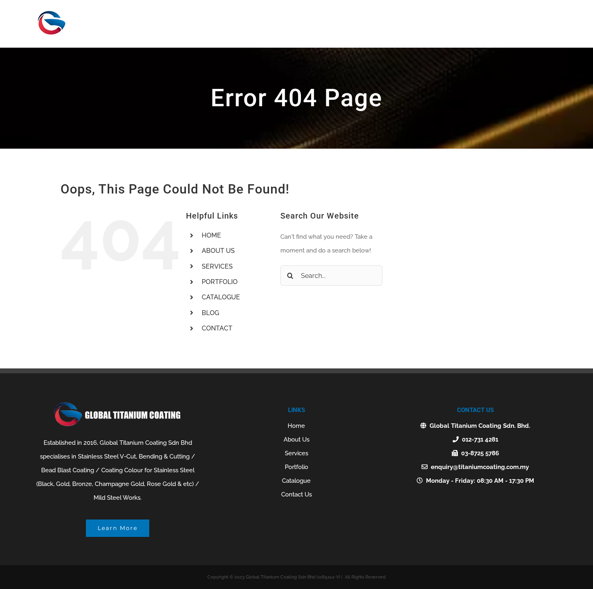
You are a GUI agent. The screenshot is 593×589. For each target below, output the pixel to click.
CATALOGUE (221, 297)
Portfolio (296, 467)
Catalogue (296, 480)
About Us (296, 439)
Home (296, 425)
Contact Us (296, 494)
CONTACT (217, 328)
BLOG (210, 313)
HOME (211, 235)
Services (296, 453)
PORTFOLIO (220, 282)
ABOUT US (218, 251)
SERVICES (217, 266)
